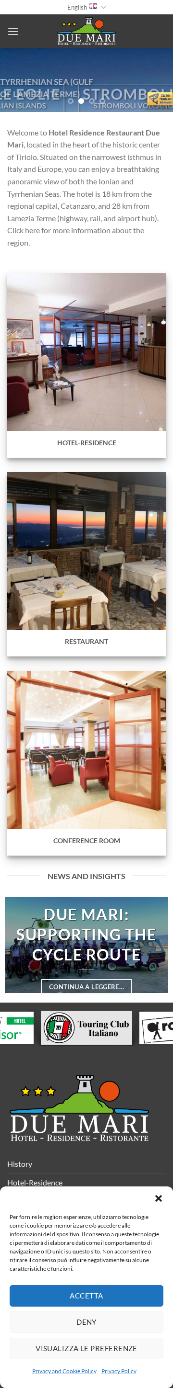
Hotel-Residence (34, 1182)
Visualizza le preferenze (86, 1348)
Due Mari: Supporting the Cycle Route (86, 934)
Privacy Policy (118, 1371)
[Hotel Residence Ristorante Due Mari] (86, 31)
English (77, 7)
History (19, 1163)
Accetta (86, 1295)
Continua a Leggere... (86, 987)
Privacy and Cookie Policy (64, 1371)
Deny (86, 1322)
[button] (158, 1198)
